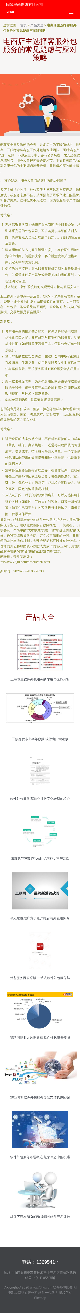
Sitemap (40, 1298)
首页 (23, 25)
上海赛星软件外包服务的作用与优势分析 (40, 679)
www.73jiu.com (41, 1287)
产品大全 (36, 25)
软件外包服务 (63, 1287)
